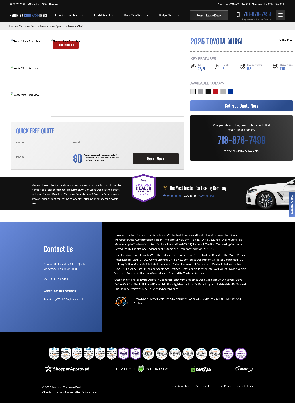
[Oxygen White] (193, 91)
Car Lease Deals (28, 26)
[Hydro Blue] (230, 91)
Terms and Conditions (178, 386)
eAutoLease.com (90, 392)
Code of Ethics (244, 386)
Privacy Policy (223, 386)
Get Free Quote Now (241, 105)
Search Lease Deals (209, 15)
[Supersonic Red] (215, 91)
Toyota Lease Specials (53, 26)
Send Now (155, 158)
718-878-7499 (257, 14)
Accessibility (203, 386)
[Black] (208, 91)
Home (13, 26)
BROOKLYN (28, 15)
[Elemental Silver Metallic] (223, 91)
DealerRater (179, 298)
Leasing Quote (291, 204)
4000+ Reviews (50, 3)
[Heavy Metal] (200, 91)
